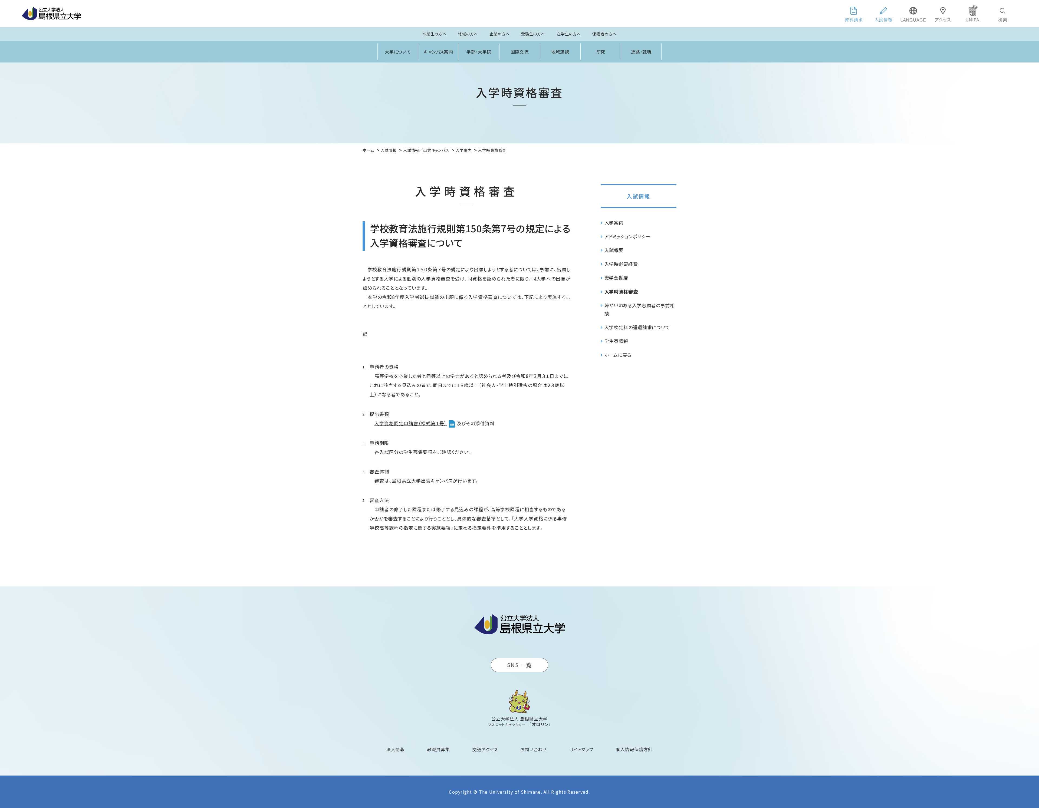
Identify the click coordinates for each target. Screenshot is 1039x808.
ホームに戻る (618, 354)
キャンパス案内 (438, 51)
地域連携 (560, 51)
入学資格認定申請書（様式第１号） (410, 423)
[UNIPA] (973, 13)
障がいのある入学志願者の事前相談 (639, 309)
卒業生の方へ (434, 34)
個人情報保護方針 (634, 749)
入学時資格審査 (621, 291)
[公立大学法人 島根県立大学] (51, 13)
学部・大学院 (479, 51)
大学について (398, 51)
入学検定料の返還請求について (637, 327)
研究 (601, 51)
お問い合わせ (533, 749)
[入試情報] (883, 13)
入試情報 (638, 196)
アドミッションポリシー (627, 236)
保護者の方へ (604, 34)
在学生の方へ (569, 34)
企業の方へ (499, 34)
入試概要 (614, 250)
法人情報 (395, 749)
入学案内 (614, 222)
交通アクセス (485, 749)
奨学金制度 (616, 277)
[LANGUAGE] (913, 13)
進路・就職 (641, 51)
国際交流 (520, 51)
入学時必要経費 (621, 263)
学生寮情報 (616, 341)
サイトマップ (582, 749)
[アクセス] (943, 13)
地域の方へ (468, 34)
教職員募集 (438, 749)
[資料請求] (854, 13)
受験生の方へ (533, 34)
